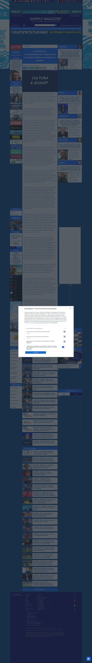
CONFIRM (35, 352)
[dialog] (46, 331)
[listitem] (46, 328)
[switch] (64, 332)
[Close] (71, 308)
